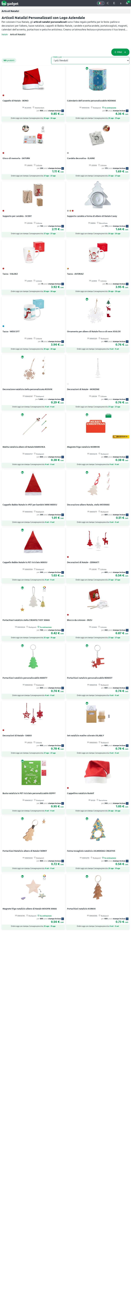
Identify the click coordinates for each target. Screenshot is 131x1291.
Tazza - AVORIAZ (75, 274)
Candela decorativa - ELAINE (81, 158)
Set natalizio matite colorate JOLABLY (85, 735)
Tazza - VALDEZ (10, 274)
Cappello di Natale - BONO (15, 101)
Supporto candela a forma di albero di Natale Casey (92, 216)
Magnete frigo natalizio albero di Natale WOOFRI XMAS (30, 909)
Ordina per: (57, 57)
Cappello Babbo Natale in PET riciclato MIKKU (25, 562)
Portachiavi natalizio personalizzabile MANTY (25, 678)
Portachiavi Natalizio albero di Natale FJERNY (25, 851)
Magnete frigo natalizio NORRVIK (83, 447)
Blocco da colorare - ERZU (79, 620)
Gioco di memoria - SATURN (16, 158)
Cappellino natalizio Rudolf (80, 793)
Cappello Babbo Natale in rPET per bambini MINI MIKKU (30, 505)
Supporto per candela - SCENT (17, 216)
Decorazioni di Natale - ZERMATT (83, 562)
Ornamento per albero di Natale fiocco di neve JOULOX (94, 331)
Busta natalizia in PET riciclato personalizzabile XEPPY (29, 793)
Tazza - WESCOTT (11, 331)
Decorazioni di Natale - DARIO (17, 735)
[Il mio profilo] (120, 3)
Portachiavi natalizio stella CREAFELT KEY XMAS (26, 620)
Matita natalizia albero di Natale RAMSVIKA (24, 447)
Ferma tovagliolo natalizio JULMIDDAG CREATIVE (91, 851)
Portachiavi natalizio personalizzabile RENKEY (89, 678)
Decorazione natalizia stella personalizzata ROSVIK (27, 389)
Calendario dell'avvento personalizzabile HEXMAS (91, 101)
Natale (5, 34)
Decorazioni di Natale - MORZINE (83, 389)
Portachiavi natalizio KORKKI (81, 909)
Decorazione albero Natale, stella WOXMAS (88, 505)
